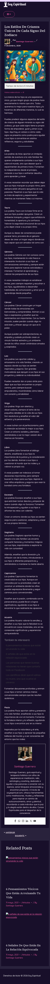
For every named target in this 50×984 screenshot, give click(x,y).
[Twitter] (31, 821)
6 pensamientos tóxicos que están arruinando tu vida (23, 647)
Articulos (26, 902)
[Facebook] (15, 821)
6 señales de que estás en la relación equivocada (20, 656)
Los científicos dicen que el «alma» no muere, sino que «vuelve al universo (23, 679)
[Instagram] (23, 821)
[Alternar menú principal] (9, 14)
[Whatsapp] (19, 821)
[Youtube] (34, 821)
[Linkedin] (27, 821)
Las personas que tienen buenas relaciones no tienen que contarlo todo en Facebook (23, 666)
